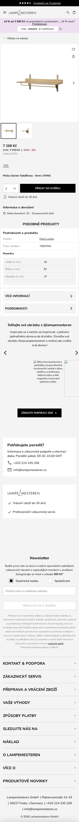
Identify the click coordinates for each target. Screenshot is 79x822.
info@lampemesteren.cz (30, 470)
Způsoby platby (19, 715)
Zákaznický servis (22, 676)
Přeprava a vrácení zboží (30, 689)
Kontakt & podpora (24, 663)
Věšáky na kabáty (17, 38)
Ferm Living (47, 239)
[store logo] (25, 12)
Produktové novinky (25, 780)
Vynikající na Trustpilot (47, 3)
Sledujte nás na (20, 728)
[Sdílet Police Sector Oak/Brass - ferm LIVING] (73, 56)
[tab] (39, 663)
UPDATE (37, 28)
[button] (8, 131)
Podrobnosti (16, 308)
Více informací (17, 296)
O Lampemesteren (21, 754)
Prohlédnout (39, 24)
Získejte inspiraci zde (37, 412)
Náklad (11, 741)
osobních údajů (55, 643)
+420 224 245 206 (26, 463)
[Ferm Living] (6, 166)
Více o (9, 767)
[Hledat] (68, 12)
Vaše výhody (16, 702)
